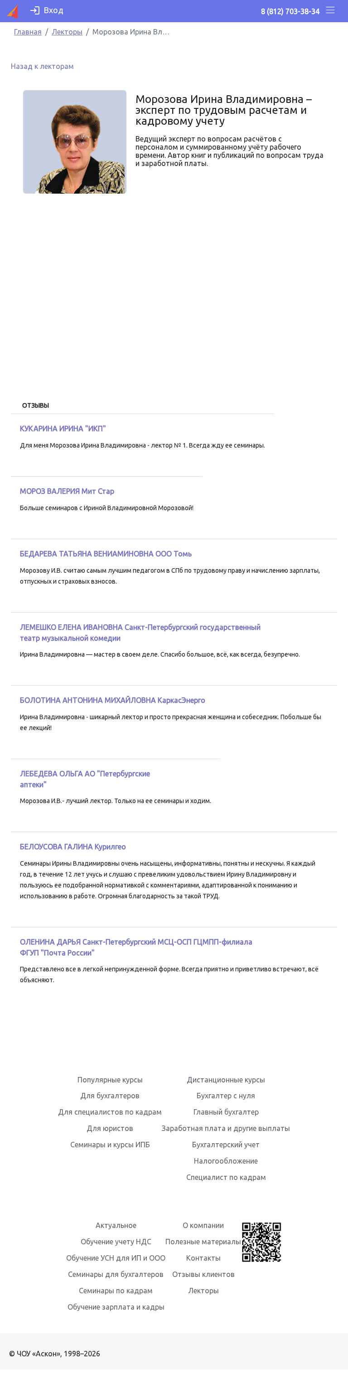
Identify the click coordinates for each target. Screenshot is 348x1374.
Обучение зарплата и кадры (116, 1307)
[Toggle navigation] (330, 11)
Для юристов (110, 1128)
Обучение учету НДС (116, 1242)
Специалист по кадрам (226, 1177)
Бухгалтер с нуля (226, 1095)
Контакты (203, 1258)
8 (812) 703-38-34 (290, 11)
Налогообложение (226, 1161)
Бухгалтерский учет (226, 1144)
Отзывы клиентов (203, 1274)
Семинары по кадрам (116, 1290)
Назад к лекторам (42, 66)
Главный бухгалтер (226, 1112)
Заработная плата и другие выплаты (226, 1128)
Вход (53, 10)
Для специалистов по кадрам (110, 1112)
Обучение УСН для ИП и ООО (115, 1258)
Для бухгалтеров (110, 1095)
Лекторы (67, 32)
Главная (28, 32)
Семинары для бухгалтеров (116, 1274)
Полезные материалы (203, 1242)
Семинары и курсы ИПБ (110, 1144)
